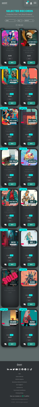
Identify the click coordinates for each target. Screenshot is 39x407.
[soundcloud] (11, 369)
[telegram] (25, 369)
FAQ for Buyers (19, 379)
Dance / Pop (29, 48)
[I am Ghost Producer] (4, 3)
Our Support (19, 384)
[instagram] (19, 369)
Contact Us (19, 387)
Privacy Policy (19, 393)
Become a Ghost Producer (19, 382)
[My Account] (31, 3)
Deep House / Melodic (29, 50)
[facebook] (22, 369)
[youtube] (17, 369)
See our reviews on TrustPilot (19, 396)
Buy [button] (12, 62)
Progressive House (10, 131)
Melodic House (10, 50)
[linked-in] (8, 369)
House (10, 127)
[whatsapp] (28, 369)
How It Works (19, 376)
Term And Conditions (19, 390)
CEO (19, 373)
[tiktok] (31, 369)
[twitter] (14, 369)
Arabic (29, 86)
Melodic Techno (29, 90)
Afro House (10, 48)
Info (10, 58)
